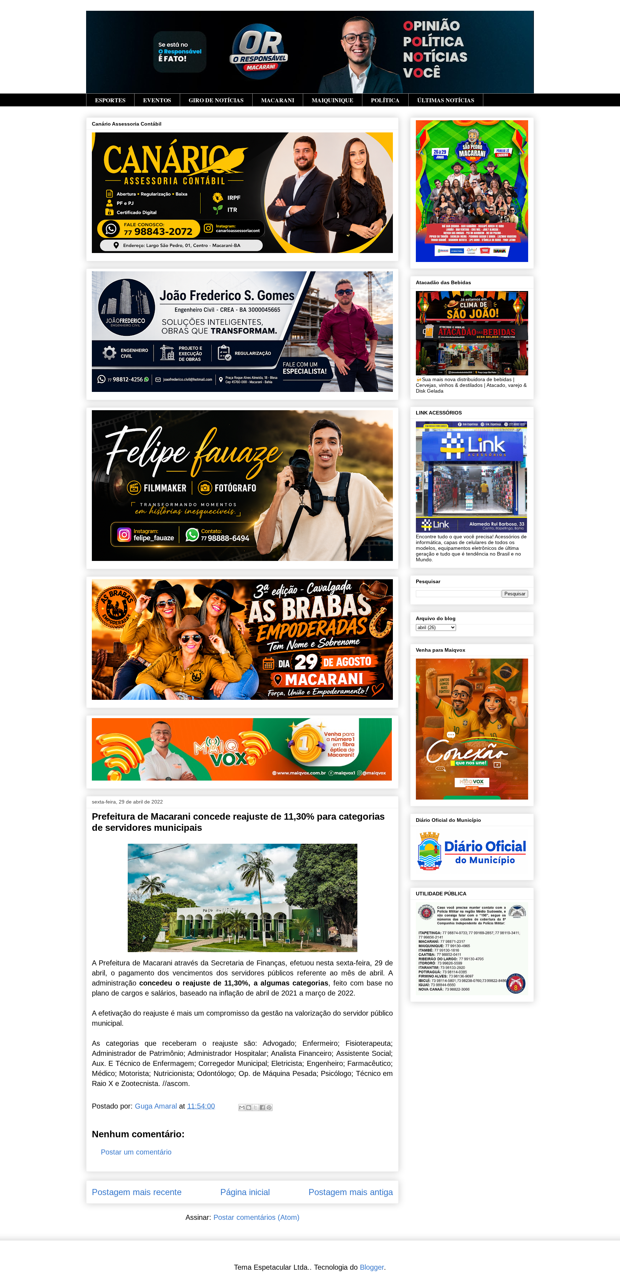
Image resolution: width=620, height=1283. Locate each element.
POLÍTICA (385, 100)
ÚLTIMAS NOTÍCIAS (445, 100)
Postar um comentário (136, 1152)
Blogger (372, 1267)
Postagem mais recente (137, 1192)
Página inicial (245, 1192)
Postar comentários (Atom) (256, 1217)
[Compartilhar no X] (255, 1107)
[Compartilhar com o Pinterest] (269, 1107)
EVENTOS (157, 100)
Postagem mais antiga (351, 1192)
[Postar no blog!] (248, 1107)
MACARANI (277, 100)
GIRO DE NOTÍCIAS (216, 100)
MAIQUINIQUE (332, 100)
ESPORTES (110, 100)
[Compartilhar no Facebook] (262, 1107)
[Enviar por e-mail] (241, 1107)
